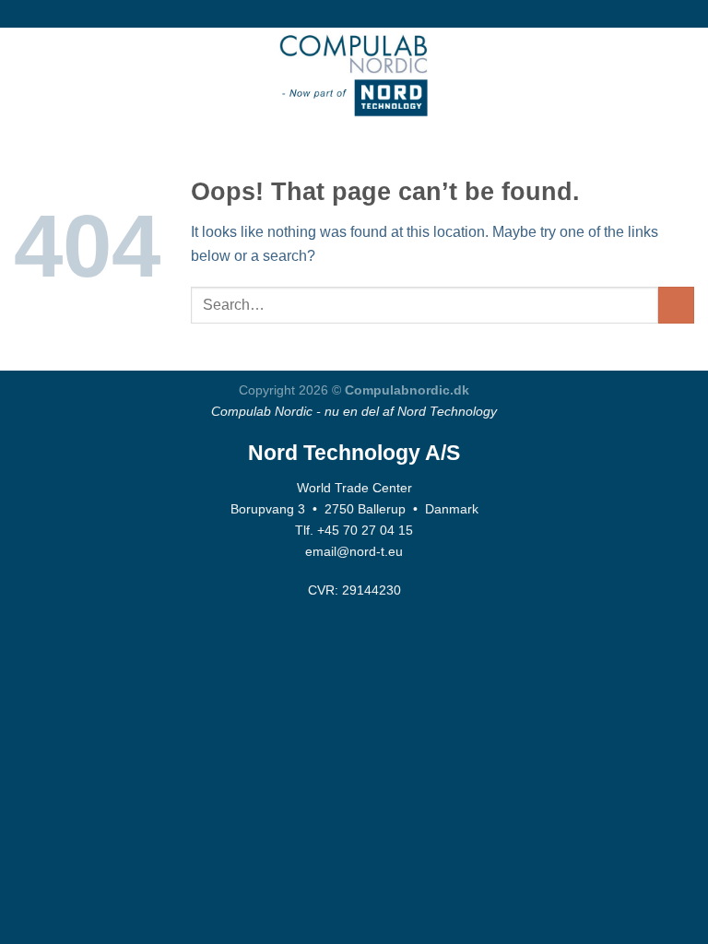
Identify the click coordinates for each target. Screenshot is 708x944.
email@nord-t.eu (354, 551)
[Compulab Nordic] (354, 74)
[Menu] (25, 73)
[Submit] (676, 305)
